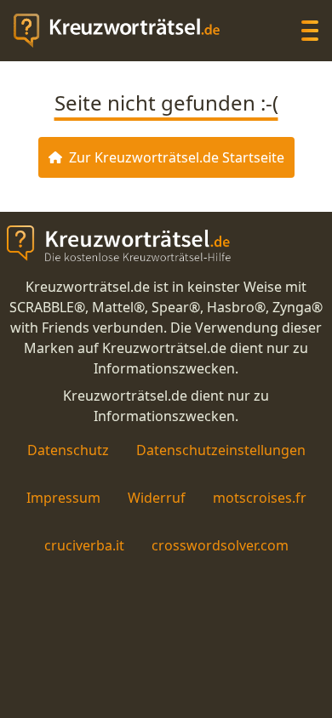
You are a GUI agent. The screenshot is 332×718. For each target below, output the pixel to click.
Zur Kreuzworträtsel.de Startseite (176, 157)
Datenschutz (68, 450)
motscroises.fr (259, 497)
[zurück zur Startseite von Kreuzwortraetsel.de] (125, 31)
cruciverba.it (84, 545)
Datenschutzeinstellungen (221, 450)
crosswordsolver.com (220, 545)
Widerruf (157, 497)
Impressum (63, 497)
